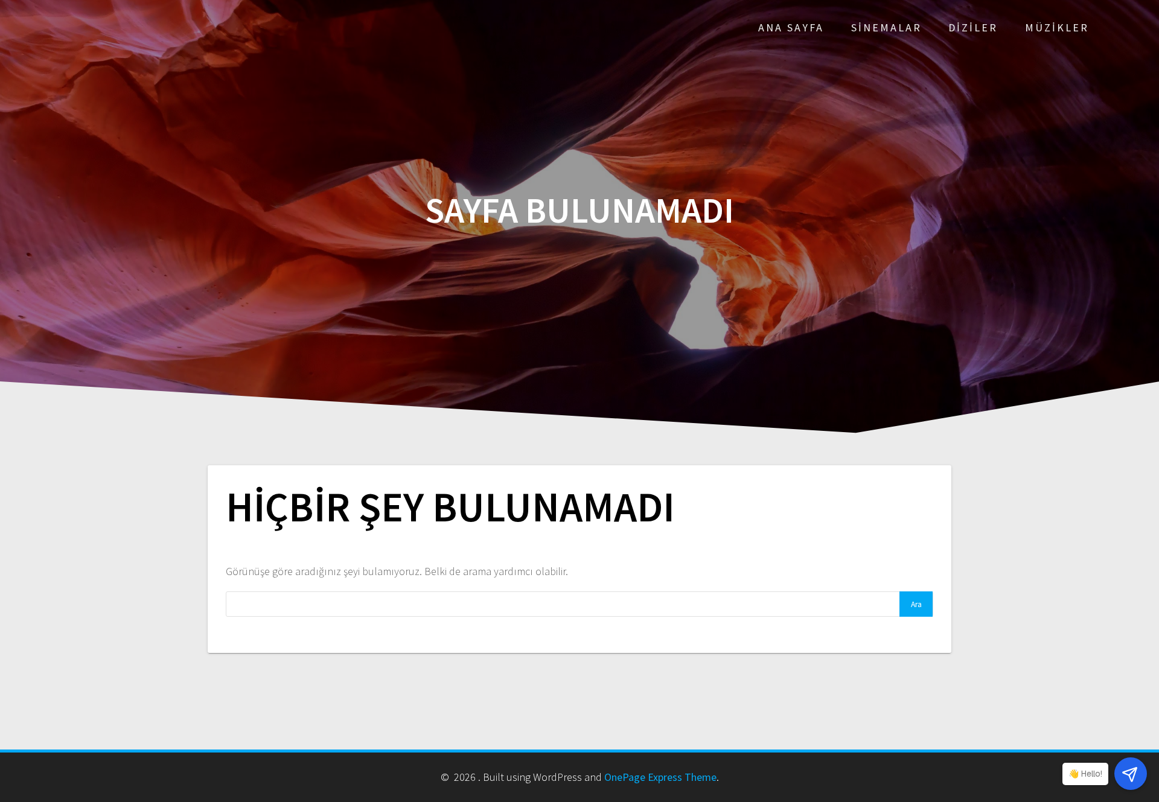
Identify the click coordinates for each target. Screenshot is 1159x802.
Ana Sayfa (791, 27)
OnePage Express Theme (660, 777)
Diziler (973, 27)
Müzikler (1057, 27)
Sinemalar (886, 27)
